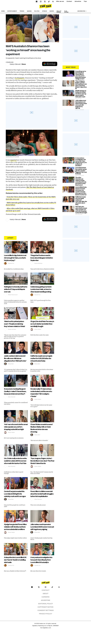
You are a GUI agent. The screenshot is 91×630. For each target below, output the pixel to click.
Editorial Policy (45, 604)
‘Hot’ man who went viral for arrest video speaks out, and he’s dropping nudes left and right (16, 426)
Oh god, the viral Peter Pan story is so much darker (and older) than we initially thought (42, 323)
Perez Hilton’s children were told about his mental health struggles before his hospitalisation (41, 493)
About (45, 593)
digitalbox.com (47, 627)
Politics (36, 11)
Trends (22, 11)
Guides (52, 11)
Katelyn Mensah (15, 64)
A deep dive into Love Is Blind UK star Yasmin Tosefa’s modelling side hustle (15, 559)
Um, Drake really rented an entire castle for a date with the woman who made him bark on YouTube (15, 460)
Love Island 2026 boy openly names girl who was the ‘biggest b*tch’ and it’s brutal (81, 170)
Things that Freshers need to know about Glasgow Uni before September (41, 257)
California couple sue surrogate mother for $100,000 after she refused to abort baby (41, 358)
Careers (45, 597)
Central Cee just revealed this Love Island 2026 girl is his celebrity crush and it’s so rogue (15, 493)
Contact (69, 1)
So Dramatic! (19, 78)
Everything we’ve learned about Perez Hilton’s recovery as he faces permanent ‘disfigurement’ (80, 75)
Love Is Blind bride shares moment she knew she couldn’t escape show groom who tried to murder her (81, 190)
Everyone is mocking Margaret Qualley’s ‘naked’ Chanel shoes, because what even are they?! (15, 391)
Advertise (78, 1)
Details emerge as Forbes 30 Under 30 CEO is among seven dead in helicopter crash (80, 94)
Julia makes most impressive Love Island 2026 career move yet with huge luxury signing (42, 526)
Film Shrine (66, 12)
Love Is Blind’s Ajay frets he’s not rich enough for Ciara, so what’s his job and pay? (15, 257)
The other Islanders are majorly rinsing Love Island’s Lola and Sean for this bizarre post (80, 181)
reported (13, 160)
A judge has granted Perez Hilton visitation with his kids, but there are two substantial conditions (15, 526)
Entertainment (12, 11)
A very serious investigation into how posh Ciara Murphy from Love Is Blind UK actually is (41, 559)
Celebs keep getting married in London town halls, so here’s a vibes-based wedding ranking (40, 289)
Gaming (29, 11)
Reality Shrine (59, 12)
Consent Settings (46, 610)
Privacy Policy (45, 614)
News (3, 11)
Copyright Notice (45, 607)
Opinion (44, 11)
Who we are (60, 1)
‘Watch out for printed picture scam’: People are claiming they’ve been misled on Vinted (14, 323)
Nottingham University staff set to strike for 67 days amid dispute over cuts (15, 289)
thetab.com (42, 623)
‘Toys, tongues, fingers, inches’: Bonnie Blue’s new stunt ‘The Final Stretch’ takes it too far (42, 460)
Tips (85, 1)
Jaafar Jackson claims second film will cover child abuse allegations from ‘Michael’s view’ (15, 358)
